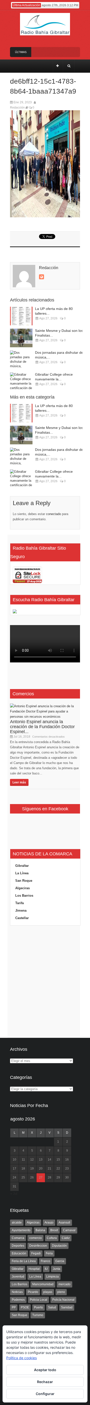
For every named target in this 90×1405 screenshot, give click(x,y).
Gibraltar (22, 866)
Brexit (54, 1230)
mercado (64, 1284)
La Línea (21, 873)
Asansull (64, 1222)
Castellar (22, 918)
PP (14, 1307)
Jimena (20, 910)
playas (47, 1292)
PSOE (25, 1307)
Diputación (59, 1245)
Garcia (59, 1261)
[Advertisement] (45, 982)
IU (46, 1269)
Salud (52, 1307)
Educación (19, 1253)
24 (14, 1177)
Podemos (18, 1299)
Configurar (45, 1394)
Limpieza (52, 1276)
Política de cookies (21, 1358)
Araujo (49, 1222)
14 (49, 1159)
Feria (49, 1253)
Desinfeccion (38, 1245)
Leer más (19, 782)
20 (40, 1168)
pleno (61, 1292)
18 (23, 1168)
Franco (45, 1261)
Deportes (18, 1245)
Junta (56, 1269)
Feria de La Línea (24, 1261)
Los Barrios (24, 895)
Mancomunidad (43, 1284)
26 (32, 1177)
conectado (53, 514)
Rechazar (45, 1382)
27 (40, 1177)
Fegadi (36, 1253)
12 (32, 1159)
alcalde (17, 1222)
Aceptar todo (45, 1370)
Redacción (17, 107)
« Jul (13, 1193)
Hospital (34, 1269)
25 (23, 1177)
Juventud (18, 1276)
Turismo (37, 1315)
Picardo (33, 1292)
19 (32, 1168)
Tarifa (19, 903)
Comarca (18, 1238)
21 (49, 1168)
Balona (40, 1230)
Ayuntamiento (21, 1230)
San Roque (23, 880)
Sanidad (66, 1307)
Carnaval (69, 1230)
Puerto (38, 1307)
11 (23, 1159)
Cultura (52, 1238)
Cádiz (66, 1238)
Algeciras (22, 888)
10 (14, 1159)
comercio (35, 1238)
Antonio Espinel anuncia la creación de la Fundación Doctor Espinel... (42, 726)
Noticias (17, 1292)
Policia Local (38, 1299)
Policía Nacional (63, 1299)
